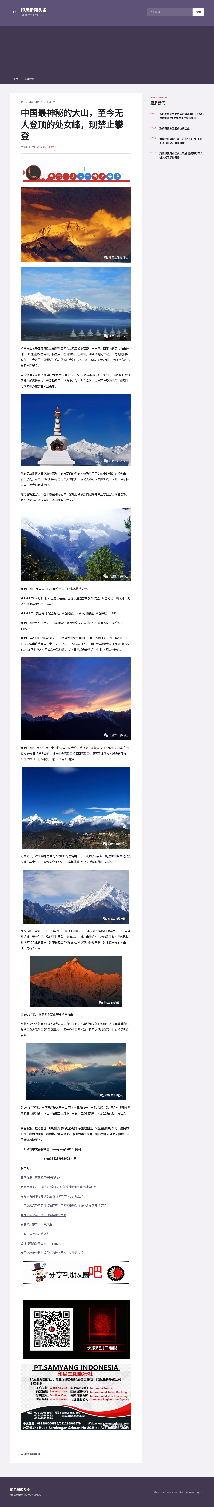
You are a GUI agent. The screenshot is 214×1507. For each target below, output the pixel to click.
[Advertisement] (107, 49)
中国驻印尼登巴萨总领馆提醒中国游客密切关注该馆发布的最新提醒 (63, 1206)
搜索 (198, 12)
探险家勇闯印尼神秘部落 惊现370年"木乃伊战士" (52, 1196)
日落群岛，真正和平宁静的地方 (41, 1177)
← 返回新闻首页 (30, 1454)
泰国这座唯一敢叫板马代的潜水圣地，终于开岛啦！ (53, 1253)
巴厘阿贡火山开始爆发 (35, 1234)
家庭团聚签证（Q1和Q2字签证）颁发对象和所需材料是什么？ (60, 1187)
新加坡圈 (29, 78)
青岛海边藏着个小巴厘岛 (36, 1224)
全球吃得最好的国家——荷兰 (39, 1243)
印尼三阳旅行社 (36, 102)
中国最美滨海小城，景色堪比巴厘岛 (43, 1215)
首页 (15, 78)
